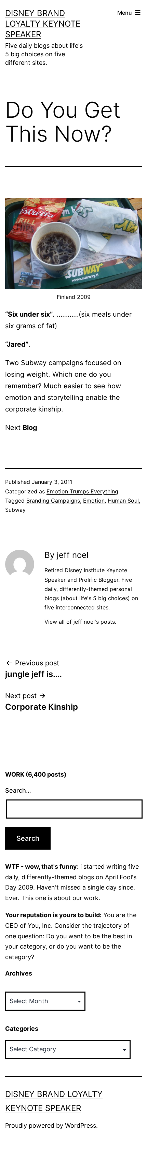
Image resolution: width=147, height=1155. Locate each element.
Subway (15, 509)
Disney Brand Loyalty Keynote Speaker (42, 23)
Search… (18, 790)
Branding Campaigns (53, 500)
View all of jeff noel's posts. (80, 621)
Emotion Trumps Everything (82, 491)
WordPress (80, 1125)
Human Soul (123, 500)
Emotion (94, 500)
